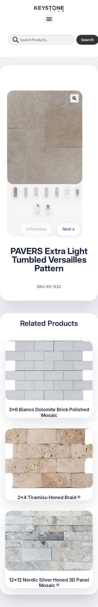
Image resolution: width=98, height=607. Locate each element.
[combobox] (41, 40)
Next (66, 229)
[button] (49, 19)
